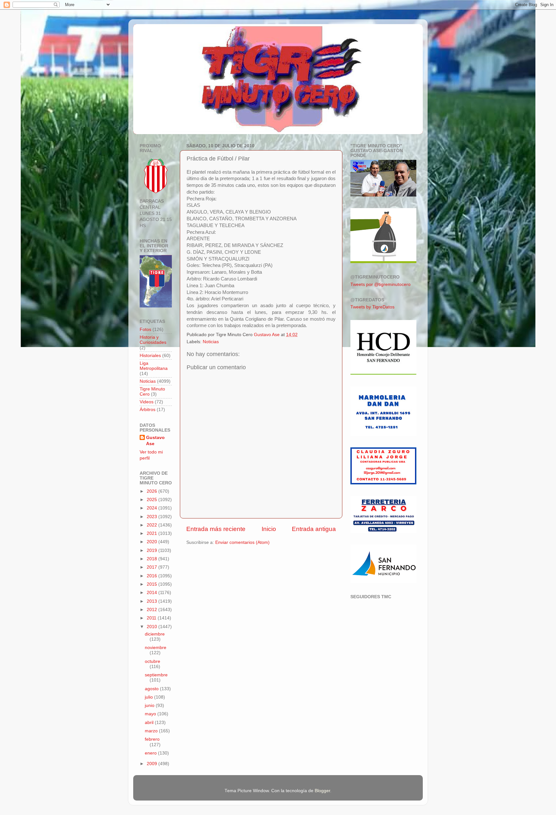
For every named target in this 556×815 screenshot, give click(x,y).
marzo (152, 730)
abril (150, 722)
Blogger (322, 790)
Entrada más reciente (216, 529)
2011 (152, 618)
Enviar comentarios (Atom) (242, 542)
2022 (152, 525)
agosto (152, 688)
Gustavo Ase (155, 440)
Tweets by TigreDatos (372, 307)
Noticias (211, 341)
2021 (152, 533)
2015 (152, 584)
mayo (151, 713)
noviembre (155, 647)
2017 (152, 567)
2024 (152, 508)
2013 (152, 601)
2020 (152, 541)
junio (150, 705)
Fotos (145, 329)
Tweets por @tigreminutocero (380, 284)
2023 (152, 516)
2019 (152, 550)
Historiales (150, 355)
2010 (152, 626)
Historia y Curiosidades (153, 340)
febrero (152, 739)
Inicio (269, 529)
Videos (146, 401)
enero (151, 753)
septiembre (156, 675)
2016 (152, 575)
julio (149, 697)
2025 (152, 499)
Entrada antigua (314, 529)
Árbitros (147, 409)
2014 (152, 592)
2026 (152, 491)
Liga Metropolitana (154, 366)
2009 (152, 763)
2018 (152, 558)
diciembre (155, 634)
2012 (152, 609)
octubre (152, 661)
